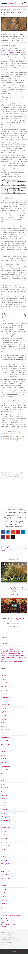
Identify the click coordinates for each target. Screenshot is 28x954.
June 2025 (3, 715)
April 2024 (3, 759)
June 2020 (3, 802)
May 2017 (3, 853)
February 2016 (5, 903)
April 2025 (3, 722)
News (2, 922)
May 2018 (3, 835)
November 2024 (5, 737)
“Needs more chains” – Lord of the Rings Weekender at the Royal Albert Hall (14, 619)
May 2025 (3, 719)
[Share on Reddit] (13, 537)
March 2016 (4, 900)
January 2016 (4, 907)
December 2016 (5, 871)
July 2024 (3, 751)
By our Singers (20, 12)
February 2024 (5, 762)
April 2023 (3, 780)
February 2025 (5, 730)
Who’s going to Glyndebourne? (14, 588)
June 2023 (3, 777)
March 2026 (4, 683)
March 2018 (4, 838)
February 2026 (5, 686)
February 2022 (5, 799)
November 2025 (5, 697)
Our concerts (4, 926)
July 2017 (3, 849)
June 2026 (3, 672)
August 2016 (4, 882)
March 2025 (4, 726)
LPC (14, 12)
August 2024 (4, 748)
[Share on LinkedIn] (23, 532)
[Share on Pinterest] (18, 532)
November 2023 (5, 766)
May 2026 (3, 675)
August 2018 (4, 831)
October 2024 (4, 741)
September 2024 (5, 744)
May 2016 (3, 893)
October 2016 (4, 875)
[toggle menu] (25, 3)
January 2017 (4, 867)
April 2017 (3, 856)
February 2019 (5, 817)
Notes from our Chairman (8, 924)
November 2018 (5, 820)
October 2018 (4, 824)
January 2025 (4, 733)
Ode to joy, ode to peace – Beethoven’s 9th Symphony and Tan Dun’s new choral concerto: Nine (13, 657)
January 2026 (4, 690)
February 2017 (5, 864)
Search (25, 637)
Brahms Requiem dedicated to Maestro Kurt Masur (7, 548)
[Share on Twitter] (8, 532)
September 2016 (5, 878)
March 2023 (4, 784)
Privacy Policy (20, 951)
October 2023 (4, 770)
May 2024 (3, 755)
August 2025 (4, 708)
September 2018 (5, 827)
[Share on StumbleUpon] (8, 537)
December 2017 (5, 846)
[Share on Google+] (13, 532)
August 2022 (4, 788)
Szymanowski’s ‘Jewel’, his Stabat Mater (11, 661)
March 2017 (4, 860)
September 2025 (5, 704)
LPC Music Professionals (7, 921)
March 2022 (4, 795)
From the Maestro (6, 919)
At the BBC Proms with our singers (10, 915)
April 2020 (3, 806)
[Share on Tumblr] (3, 537)
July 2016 (3, 885)
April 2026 (3, 679)
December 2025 (5, 694)
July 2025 (3, 712)
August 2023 (4, 773)
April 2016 (3, 896)
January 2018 (4, 842)
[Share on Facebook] (3, 532)
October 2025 (4, 701)
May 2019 (3, 813)
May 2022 (3, 791)
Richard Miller (5, 415)
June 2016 (3, 889)
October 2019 (4, 809)
